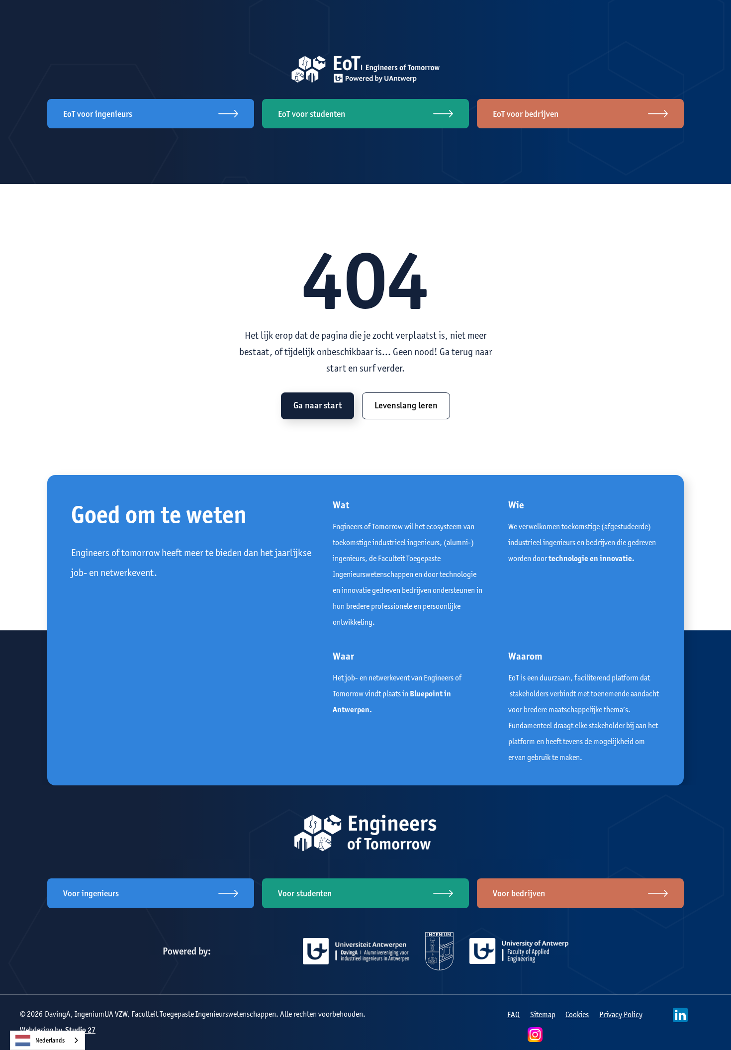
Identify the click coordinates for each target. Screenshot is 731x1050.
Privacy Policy (620, 1014)
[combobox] (47, 1040)
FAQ (513, 1014)
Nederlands (50, 1040)
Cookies (577, 1014)
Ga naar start (317, 405)
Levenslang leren (406, 405)
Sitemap (542, 1014)
